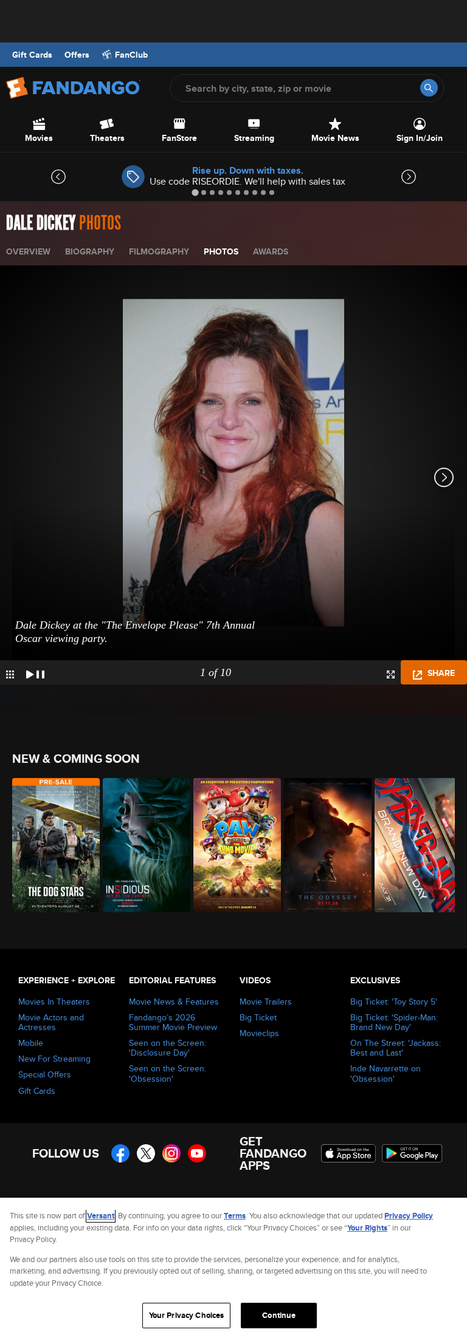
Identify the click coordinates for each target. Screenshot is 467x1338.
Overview (28, 251)
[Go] (429, 88)
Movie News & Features (174, 1001)
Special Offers (44, 1074)
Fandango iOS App (348, 1153)
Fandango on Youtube (197, 1153)
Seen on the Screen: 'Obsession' (167, 1073)
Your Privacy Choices (186, 1315)
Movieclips (259, 1033)
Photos (221, 251)
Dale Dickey (40, 223)
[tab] (195, 192)
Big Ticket (258, 1017)
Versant (100, 1215)
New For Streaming (54, 1059)
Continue (279, 1315)
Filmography (159, 251)
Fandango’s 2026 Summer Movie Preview (173, 1022)
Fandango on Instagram (171, 1153)
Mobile (30, 1043)
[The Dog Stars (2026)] (50, 845)
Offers (76, 55)
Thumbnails (10, 674)
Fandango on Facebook (120, 1153)
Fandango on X (146, 1153)
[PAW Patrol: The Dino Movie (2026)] (232, 845)
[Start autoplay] (35, 672)
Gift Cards (32, 55)
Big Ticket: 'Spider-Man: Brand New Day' (394, 1022)
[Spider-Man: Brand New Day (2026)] (413, 845)
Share (440, 673)
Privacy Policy (408, 1215)
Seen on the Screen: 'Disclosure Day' (167, 1048)
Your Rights (367, 1228)
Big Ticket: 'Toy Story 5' (393, 1001)
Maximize (391, 674)
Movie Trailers (266, 1001)
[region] (233, 1268)
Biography (89, 251)
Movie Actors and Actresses (51, 1022)
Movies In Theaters (54, 1001)
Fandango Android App (412, 1153)
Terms (235, 1215)
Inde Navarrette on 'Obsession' (385, 1073)
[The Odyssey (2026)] (322, 845)
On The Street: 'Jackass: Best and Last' (395, 1048)
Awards (270, 251)
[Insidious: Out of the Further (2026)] (141, 845)
